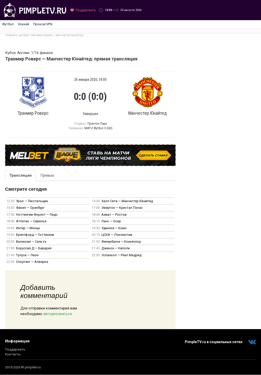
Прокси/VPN (42, 24)
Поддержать (15, 349)
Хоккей (23, 24)
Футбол (8, 24)
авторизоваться (57, 314)
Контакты (13, 354)
